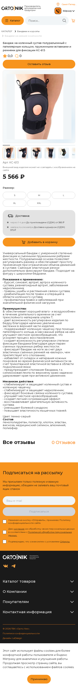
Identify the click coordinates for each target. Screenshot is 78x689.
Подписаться (39, 511)
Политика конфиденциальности (21, 633)
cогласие (19, 528)
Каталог (15, 20)
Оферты (65, 541)
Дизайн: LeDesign (12, 638)
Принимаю (39, 679)
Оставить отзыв (39, 64)
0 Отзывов (63, 442)
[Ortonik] (12, 8)
